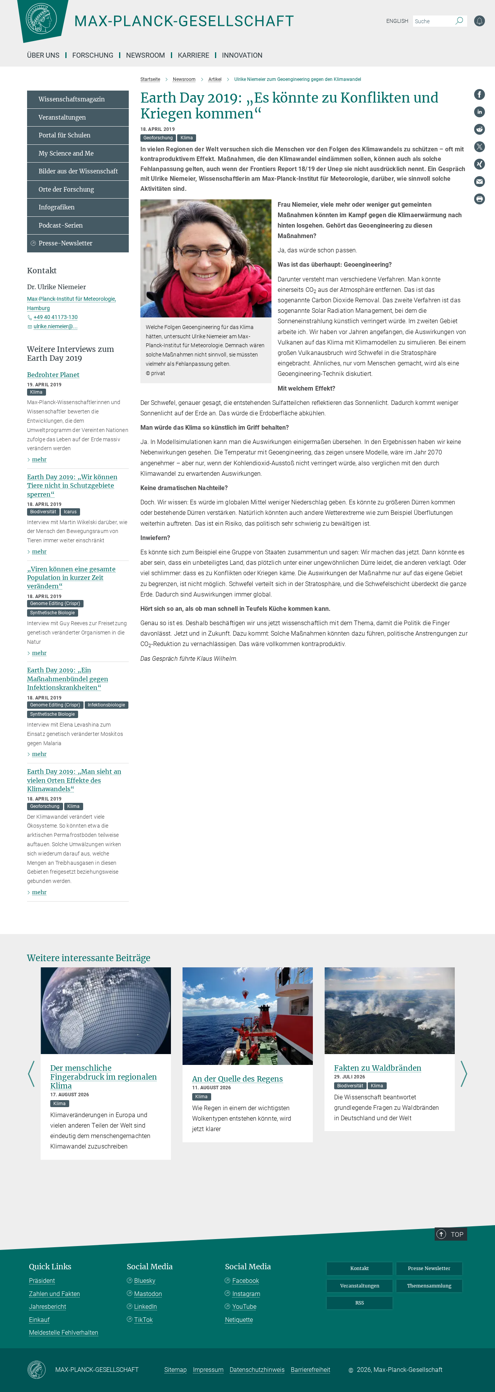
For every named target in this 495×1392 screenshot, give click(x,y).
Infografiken (57, 207)
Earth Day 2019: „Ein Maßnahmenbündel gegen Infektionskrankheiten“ (67, 678)
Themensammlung (429, 1286)
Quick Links (50, 1266)
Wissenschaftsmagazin (72, 99)
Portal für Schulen (64, 135)
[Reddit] (479, 129)
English (397, 21)
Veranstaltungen (62, 117)
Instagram (246, 1294)
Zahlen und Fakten (54, 1294)
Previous (31, 1075)
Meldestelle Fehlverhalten (63, 1332)
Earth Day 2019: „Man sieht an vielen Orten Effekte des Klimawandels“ (74, 780)
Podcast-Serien (61, 225)
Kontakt (359, 1268)
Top (457, 1234)
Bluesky (144, 1280)
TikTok (143, 1319)
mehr (39, 459)
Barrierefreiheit (310, 1369)
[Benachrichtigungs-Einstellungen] (479, 20)
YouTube (244, 1306)
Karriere (193, 55)
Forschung (92, 55)
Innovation (242, 55)
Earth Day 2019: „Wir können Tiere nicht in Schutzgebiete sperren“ (72, 485)
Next (464, 1075)
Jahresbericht (47, 1306)
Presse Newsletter (429, 1268)
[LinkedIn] (479, 112)
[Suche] (459, 21)
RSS (359, 1303)
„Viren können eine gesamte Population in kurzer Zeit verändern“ (71, 577)
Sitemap (175, 1369)
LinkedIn (145, 1306)
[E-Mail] (479, 181)
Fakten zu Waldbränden (378, 1068)
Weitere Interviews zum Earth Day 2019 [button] (70, 354)
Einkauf (39, 1319)
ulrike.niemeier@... (56, 326)
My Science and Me (66, 153)
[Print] (479, 199)
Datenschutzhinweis (257, 1369)
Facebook (245, 1280)
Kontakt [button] (42, 270)
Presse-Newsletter (65, 243)
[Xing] (479, 164)
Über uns (43, 55)
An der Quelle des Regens (237, 1078)
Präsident (42, 1280)
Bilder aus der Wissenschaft (78, 171)
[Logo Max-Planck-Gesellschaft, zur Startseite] (155, 27)
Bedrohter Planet (53, 375)
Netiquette (239, 1319)
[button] (265, 311)
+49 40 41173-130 (56, 317)
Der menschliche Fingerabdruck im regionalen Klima (103, 1076)
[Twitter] (479, 147)
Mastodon (148, 1294)
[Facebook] (479, 94)
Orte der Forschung (66, 189)
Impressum (208, 1369)
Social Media (150, 1266)
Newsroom (145, 55)
